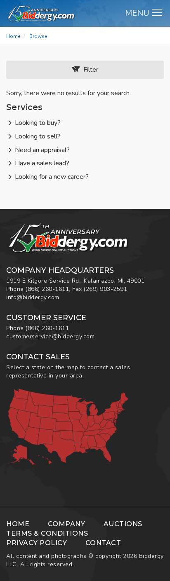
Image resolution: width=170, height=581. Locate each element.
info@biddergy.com (32, 297)
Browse (38, 36)
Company (66, 524)
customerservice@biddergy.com (50, 336)
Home (13, 36)
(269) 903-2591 (105, 289)
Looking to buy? (38, 122)
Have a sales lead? (42, 163)
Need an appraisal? (42, 150)
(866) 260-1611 (47, 289)
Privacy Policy (36, 543)
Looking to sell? (38, 136)
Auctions (123, 524)
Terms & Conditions (47, 533)
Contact (103, 543)
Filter (89, 69)
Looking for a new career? (52, 176)
